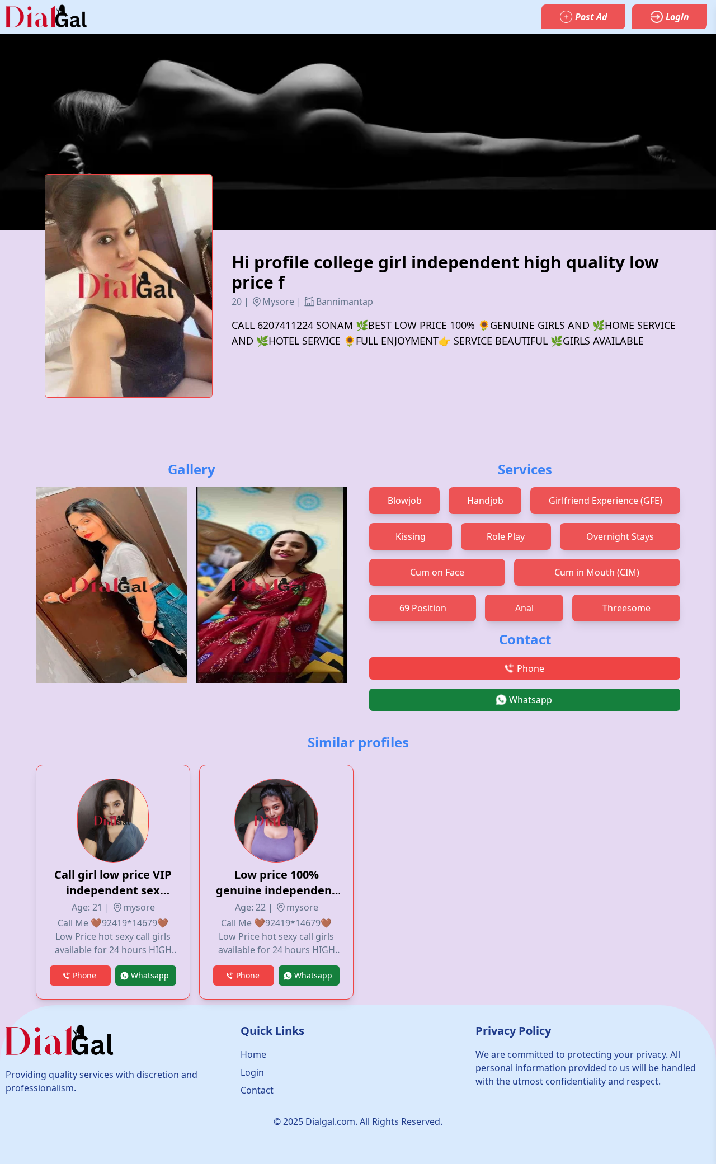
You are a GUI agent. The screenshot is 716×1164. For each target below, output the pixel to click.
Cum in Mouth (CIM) (596, 572)
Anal (524, 608)
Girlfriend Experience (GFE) (605, 500)
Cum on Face (437, 572)
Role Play (506, 536)
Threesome (626, 608)
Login (252, 1072)
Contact (257, 1090)
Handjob (485, 500)
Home (253, 1054)
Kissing (410, 536)
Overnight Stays (620, 536)
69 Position (422, 608)
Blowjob (405, 500)
